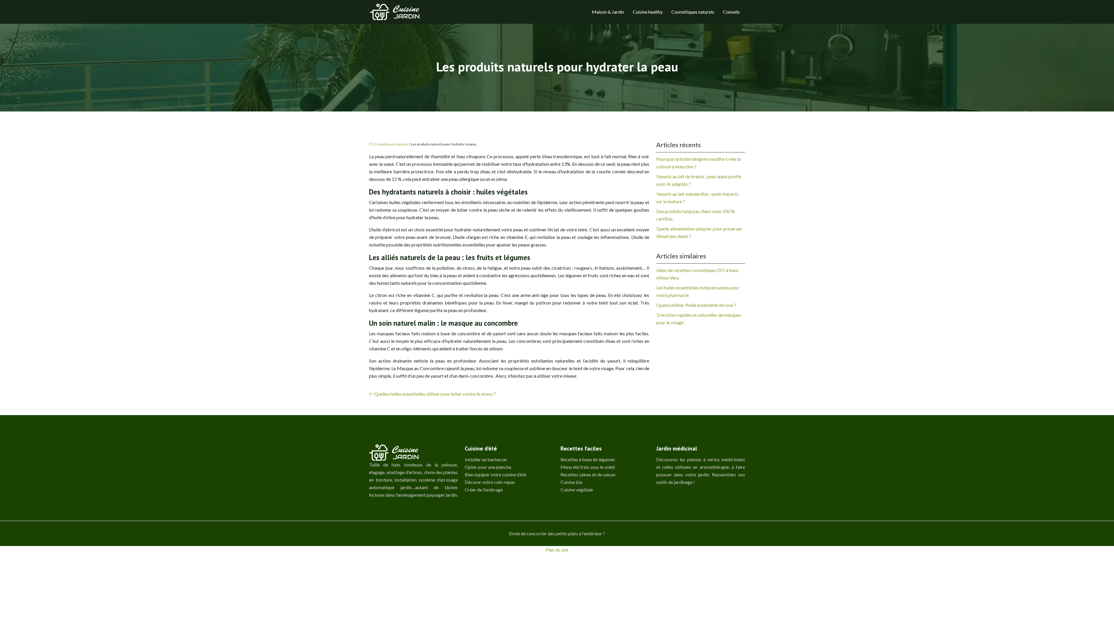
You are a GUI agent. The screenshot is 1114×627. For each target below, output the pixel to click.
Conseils (731, 12)
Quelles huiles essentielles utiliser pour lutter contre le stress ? (435, 394)
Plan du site (557, 549)
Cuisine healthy (648, 12)
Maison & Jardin (608, 12)
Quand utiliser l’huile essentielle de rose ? (696, 305)
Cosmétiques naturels (692, 12)
